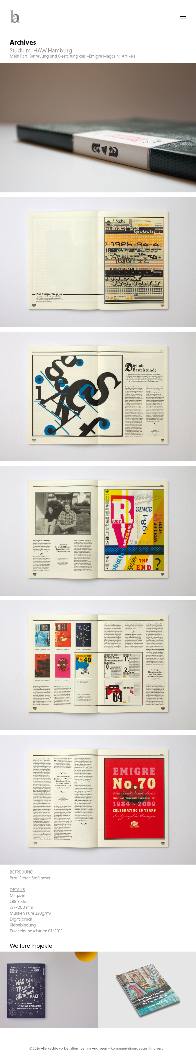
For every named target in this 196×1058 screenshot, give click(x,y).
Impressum (158, 1048)
